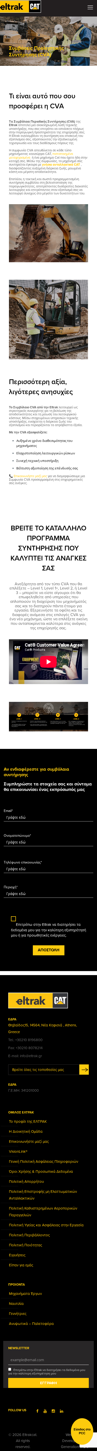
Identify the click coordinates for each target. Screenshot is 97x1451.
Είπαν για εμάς (21, 1265)
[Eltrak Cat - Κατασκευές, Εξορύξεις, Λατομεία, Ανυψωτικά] (24, 6)
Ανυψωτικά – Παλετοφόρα (31, 1323)
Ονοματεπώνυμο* (17, 835)
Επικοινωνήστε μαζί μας (31, 476)
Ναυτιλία (16, 1303)
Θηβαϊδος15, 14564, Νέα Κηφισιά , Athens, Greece (42, 1028)
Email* (8, 811)
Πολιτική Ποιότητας (25, 1245)
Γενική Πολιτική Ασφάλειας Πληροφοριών (43, 1161)
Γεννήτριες (17, 1313)
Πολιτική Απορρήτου (26, 1181)
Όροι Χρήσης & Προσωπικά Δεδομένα (41, 1171)
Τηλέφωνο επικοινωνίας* (23, 862)
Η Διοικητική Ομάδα (26, 1131)
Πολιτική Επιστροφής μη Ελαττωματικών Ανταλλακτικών (43, 1195)
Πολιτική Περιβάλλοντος (29, 1235)
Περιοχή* (11, 887)
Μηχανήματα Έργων (25, 1293)
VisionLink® (18, 1151)
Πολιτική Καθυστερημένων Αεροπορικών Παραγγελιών (43, 1211)
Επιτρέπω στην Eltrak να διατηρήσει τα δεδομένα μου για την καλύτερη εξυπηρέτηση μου (46, 1371)
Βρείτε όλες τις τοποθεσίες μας (38, 1069)
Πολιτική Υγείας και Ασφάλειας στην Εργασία (46, 1225)
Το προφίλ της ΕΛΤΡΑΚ (28, 1121)
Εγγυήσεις (17, 1255)
